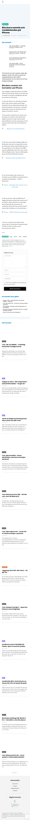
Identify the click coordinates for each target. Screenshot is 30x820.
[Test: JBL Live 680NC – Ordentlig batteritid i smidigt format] (4, 47)
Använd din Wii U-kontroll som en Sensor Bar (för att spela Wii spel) (14, 682)
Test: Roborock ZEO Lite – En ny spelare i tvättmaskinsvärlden (13, 756)
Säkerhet (25, 236)
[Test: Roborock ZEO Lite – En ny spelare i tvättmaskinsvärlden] (15, 742)
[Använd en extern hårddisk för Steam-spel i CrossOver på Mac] (15, 631)
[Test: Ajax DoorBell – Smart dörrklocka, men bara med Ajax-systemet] (4, 65)
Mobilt (5, 24)
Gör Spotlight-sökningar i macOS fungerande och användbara (14, 307)
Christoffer (6, 35)
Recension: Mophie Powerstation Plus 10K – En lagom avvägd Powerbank (15, 310)
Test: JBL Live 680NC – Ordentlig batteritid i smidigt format (17, 46)
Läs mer (10, 246)
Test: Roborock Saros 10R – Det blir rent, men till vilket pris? (14, 495)
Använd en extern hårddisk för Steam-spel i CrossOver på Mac (13, 645)
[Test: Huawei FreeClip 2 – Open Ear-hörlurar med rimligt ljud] (15, 594)
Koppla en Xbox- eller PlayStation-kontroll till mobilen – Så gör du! (18, 52)
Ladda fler (14, 772)
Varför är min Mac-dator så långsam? (12, 312)
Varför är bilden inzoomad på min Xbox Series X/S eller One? (17, 58)
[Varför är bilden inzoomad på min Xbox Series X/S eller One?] (4, 59)
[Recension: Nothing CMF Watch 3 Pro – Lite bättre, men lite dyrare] (15, 705)
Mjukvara (5, 567)
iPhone (15, 236)
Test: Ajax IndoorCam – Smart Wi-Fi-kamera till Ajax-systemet (15, 304)
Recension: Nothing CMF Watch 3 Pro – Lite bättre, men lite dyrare (14, 719)
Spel (4, 378)
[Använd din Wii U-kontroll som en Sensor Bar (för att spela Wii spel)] (15, 668)
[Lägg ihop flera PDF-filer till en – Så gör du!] (15, 557)
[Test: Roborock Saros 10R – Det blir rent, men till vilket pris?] (15, 481)
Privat (20, 236)
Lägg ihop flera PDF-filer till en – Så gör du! (14, 571)
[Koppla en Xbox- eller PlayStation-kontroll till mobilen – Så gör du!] (4, 53)
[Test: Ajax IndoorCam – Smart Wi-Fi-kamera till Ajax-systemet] (15, 518)
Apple (11, 236)
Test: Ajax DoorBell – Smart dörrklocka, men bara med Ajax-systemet (17, 65)
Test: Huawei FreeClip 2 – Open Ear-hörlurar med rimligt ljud (15, 608)
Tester (4, 341)
